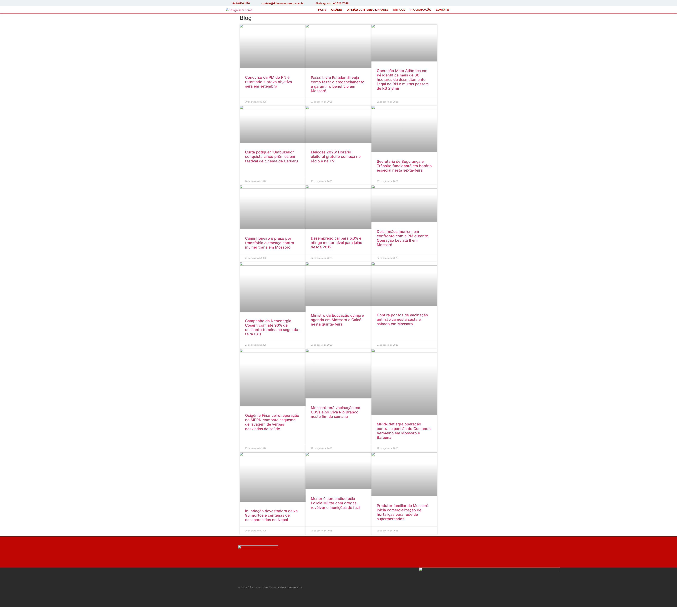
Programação (420, 10)
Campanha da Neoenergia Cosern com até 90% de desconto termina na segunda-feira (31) (272, 327)
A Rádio (336, 10)
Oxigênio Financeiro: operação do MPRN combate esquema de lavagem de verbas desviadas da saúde (272, 422)
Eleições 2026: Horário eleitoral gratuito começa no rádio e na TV (336, 156)
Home (322, 10)
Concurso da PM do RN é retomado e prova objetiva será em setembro (268, 81)
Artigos (399, 10)
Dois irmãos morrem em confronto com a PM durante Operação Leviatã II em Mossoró (402, 238)
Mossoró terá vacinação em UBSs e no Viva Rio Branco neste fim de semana (335, 412)
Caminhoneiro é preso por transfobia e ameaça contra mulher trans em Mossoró (269, 242)
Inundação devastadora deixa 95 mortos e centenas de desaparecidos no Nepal (271, 515)
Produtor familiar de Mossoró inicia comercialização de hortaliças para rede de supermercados (402, 512)
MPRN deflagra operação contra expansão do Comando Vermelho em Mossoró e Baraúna (404, 431)
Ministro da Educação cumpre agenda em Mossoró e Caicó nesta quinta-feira (337, 319)
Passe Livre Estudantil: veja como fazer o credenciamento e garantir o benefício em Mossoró (337, 84)
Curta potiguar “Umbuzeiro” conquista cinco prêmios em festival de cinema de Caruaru (271, 156)
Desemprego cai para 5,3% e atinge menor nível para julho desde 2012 (336, 242)
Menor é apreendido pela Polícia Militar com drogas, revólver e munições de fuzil (336, 503)
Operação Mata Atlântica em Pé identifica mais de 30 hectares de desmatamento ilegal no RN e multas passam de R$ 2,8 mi (403, 80)
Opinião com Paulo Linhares (367, 10)
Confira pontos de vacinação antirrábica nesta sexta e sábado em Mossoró (402, 319)
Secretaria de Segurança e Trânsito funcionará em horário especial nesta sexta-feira (404, 165)
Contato (442, 10)
